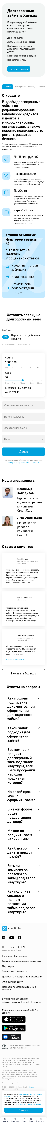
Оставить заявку (19, 69)
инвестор (16, 1002)
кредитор (37, 1002)
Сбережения (20, 956)
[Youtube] (11, 937)
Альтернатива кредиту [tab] (25, 86)
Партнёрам (8, 966)
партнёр (26, 1002)
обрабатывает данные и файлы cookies (23, 1095)
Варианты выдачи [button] (8, 1083)
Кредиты (7, 956)
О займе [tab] (7, 86)
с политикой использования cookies (27, 1104)
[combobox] (23, 405)
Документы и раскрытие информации (22, 976)
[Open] (43, 439)
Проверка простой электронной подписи (19, 988)
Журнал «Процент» (12, 981)
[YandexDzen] (19, 937)
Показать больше (23, 673)
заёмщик (6, 1002)
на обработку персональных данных (23, 462)
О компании (8, 971)
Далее (23, 452)
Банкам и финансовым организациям (21, 961)
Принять (23, 1110)
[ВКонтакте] (3, 937)
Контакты (22, 971)
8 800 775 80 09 (13, 947)
